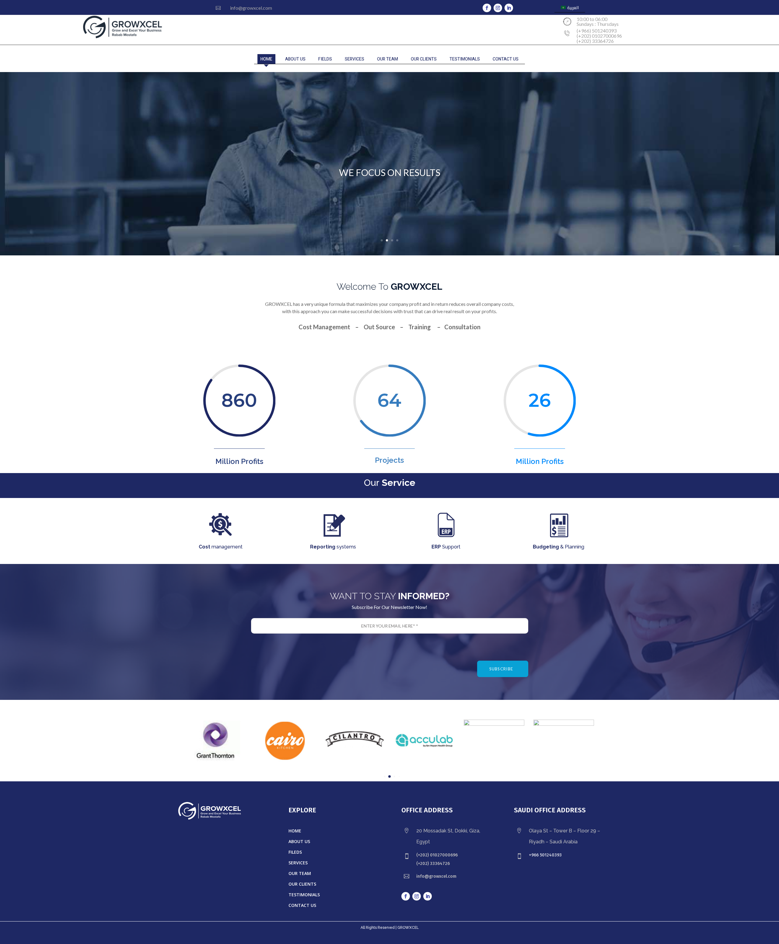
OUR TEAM (387, 59)
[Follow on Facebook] (487, 8)
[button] (384, 776)
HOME (266, 59)
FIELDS (325, 59)
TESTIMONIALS (464, 59)
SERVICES (354, 59)
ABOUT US (295, 59)
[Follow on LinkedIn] (509, 8)
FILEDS (295, 852)
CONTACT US (506, 59)
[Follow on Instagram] (498, 8)
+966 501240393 (545, 855)
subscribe (501, 668)
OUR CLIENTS (424, 59)
